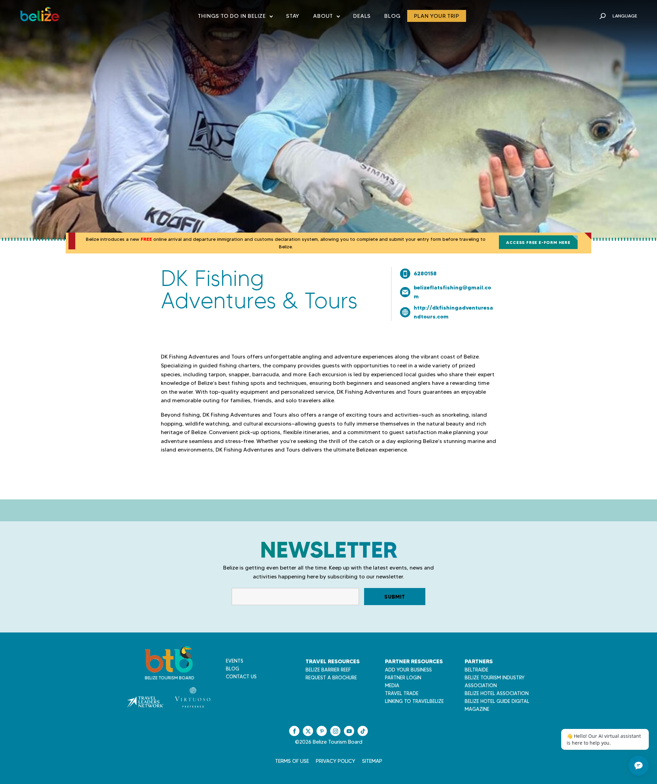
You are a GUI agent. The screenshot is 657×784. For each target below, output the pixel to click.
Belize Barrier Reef (328, 670)
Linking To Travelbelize (414, 701)
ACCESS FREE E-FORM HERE (538, 242)
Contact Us (241, 677)
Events (234, 661)
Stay (292, 16)
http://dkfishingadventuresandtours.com (453, 312)
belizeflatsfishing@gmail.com (452, 292)
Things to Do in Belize (235, 17)
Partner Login (403, 678)
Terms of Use (292, 761)
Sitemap (372, 761)
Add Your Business (408, 670)
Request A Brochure (331, 678)
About (326, 17)
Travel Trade (401, 693)
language (625, 16)
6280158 (425, 273)
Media (392, 685)
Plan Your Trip (436, 16)
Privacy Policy (335, 761)
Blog (392, 16)
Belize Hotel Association (497, 693)
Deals (362, 16)
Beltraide (476, 670)
